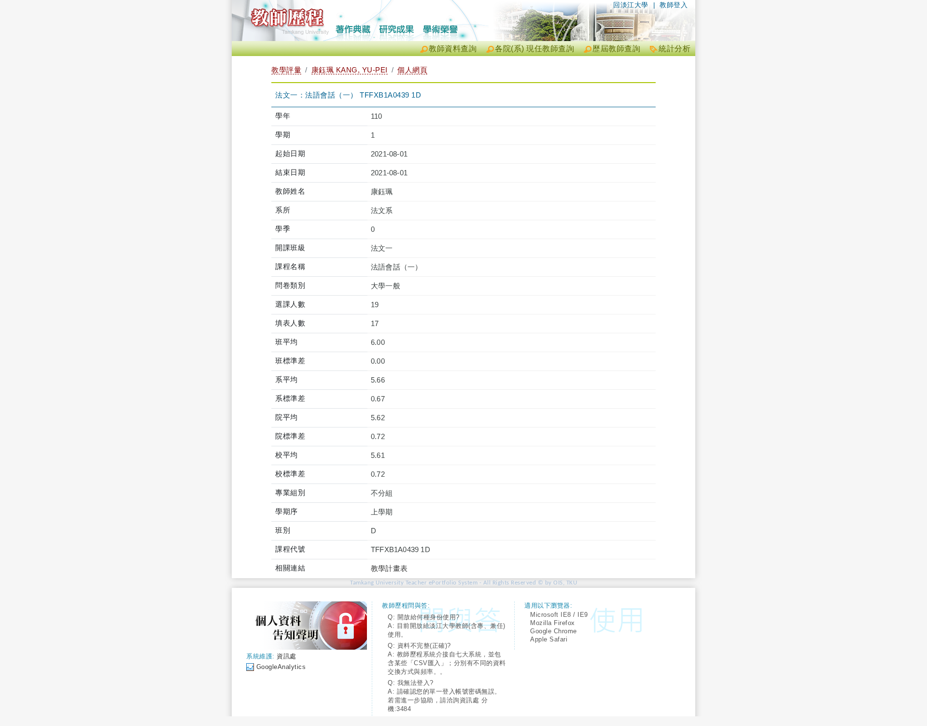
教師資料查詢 (453, 48)
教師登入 (674, 5)
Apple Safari (548, 639)
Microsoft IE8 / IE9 (559, 614)
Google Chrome (553, 631)
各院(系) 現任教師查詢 (534, 48)
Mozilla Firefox (552, 622)
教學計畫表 (389, 568)
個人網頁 (412, 70)
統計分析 (674, 48)
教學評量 (286, 70)
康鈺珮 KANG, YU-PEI (349, 70)
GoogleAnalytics (281, 666)
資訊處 (286, 656)
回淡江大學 (630, 5)
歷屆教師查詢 (616, 48)
